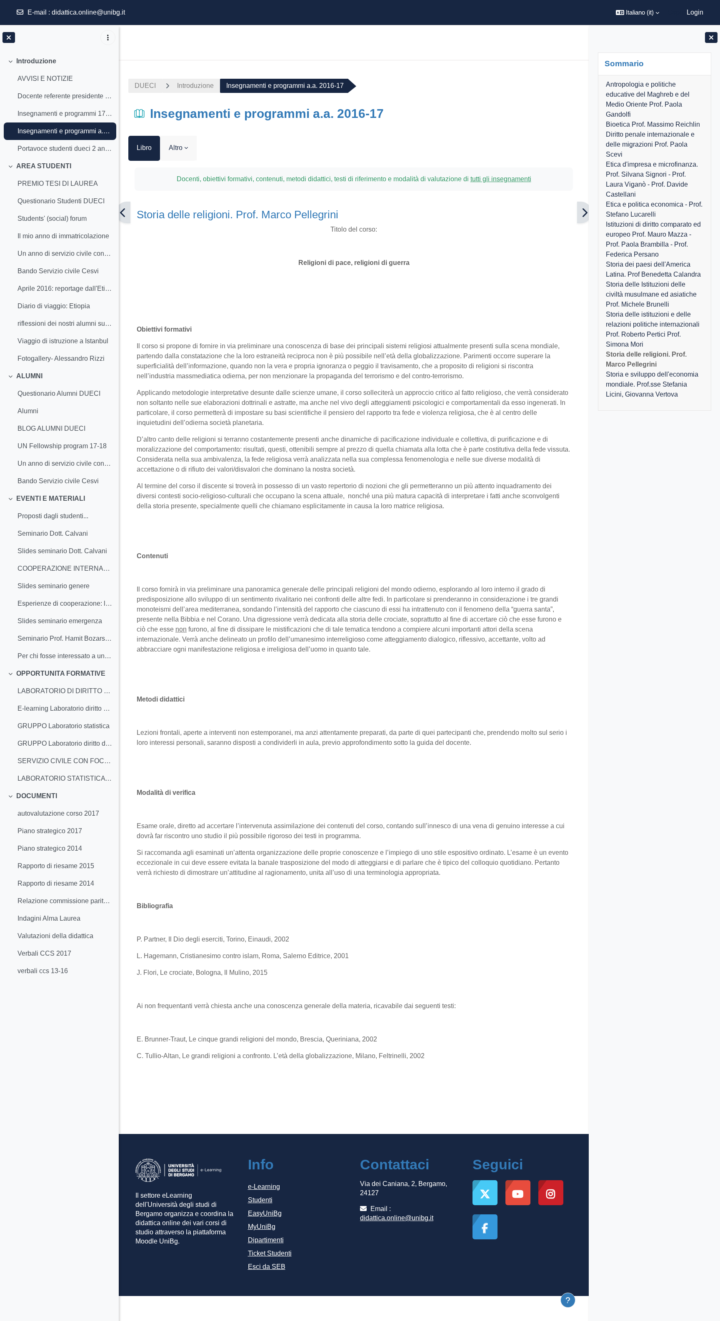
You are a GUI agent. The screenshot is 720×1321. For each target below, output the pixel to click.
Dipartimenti (266, 1240)
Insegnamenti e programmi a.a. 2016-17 (65, 131)
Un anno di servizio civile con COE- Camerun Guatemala (65, 253)
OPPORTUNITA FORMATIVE (60, 673)
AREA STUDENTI (43, 166)
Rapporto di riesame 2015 (56, 865)
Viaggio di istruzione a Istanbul (63, 341)
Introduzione (36, 61)
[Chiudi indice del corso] (8, 37)
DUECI (145, 85)
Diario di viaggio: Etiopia (54, 306)
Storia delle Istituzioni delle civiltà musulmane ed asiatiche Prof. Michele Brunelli (650, 294)
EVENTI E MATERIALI (50, 498)
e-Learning (264, 1186)
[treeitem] (59, 104)
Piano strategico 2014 (50, 848)
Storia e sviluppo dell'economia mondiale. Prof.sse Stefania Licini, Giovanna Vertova (651, 384)
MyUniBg (261, 1226)
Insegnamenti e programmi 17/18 (65, 113)
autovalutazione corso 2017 (58, 813)
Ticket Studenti (270, 1253)
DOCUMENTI (36, 795)
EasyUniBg (265, 1213)
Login (695, 12)
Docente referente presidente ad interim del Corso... (65, 96)
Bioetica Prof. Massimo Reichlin (652, 124)
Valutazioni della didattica (55, 935)
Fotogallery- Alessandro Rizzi (61, 358)
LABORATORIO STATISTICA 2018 (65, 778)
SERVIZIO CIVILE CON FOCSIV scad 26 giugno (65, 760)
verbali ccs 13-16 (43, 970)
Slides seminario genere (54, 585)
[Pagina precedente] (123, 212)
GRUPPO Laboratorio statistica (64, 725)
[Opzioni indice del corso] (107, 37)
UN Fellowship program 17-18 (62, 445)
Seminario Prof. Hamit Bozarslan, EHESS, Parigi (65, 638)
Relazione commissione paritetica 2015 (65, 900)
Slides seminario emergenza (60, 620)
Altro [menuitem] (175, 147)
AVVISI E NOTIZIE (45, 78)
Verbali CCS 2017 (44, 953)
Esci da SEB (266, 1266)
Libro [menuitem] (144, 147)
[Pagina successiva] (584, 212)
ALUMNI (29, 376)
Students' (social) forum (52, 218)
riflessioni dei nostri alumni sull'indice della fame (65, 323)
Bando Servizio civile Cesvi (58, 271)
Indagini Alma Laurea (49, 918)
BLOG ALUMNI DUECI (51, 428)
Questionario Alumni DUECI (59, 393)
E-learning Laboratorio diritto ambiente (65, 708)
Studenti (260, 1200)
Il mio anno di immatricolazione (63, 236)
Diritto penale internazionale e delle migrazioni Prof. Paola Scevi (649, 144)
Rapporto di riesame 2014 (56, 883)
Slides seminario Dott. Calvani (62, 550)
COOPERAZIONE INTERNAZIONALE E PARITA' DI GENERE (65, 568)
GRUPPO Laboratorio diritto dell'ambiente (65, 743)
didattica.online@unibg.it (88, 12)
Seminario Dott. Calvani (53, 533)
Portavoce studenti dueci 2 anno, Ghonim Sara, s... (65, 148)
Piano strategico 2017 (50, 830)
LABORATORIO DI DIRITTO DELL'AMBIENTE (65, 690)
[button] (637, 12)
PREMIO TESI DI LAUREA (58, 183)
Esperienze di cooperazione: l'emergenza (65, 603)
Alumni (28, 411)
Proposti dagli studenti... (53, 515)
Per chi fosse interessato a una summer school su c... (65, 655)
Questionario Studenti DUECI (61, 201)
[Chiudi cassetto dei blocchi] (711, 37)
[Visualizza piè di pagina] (567, 1300)
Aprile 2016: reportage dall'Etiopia (65, 288)
